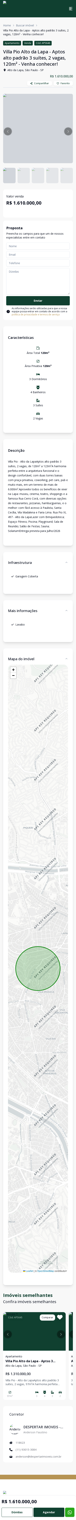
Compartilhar (41, 83)
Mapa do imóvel (21, 659)
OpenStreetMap (45, 1270)
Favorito (65, 83)
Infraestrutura (20, 562)
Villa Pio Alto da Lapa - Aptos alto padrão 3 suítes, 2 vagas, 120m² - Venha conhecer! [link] (36, 32)
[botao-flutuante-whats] (69, 1512)
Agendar (49, 1512)
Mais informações (22, 610)
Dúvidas (17, 1512)
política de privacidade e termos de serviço (36, 314)
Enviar (38, 300)
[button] (8, 131)
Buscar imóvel (25, 25)
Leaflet (29, 1270)
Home (7, 25)
